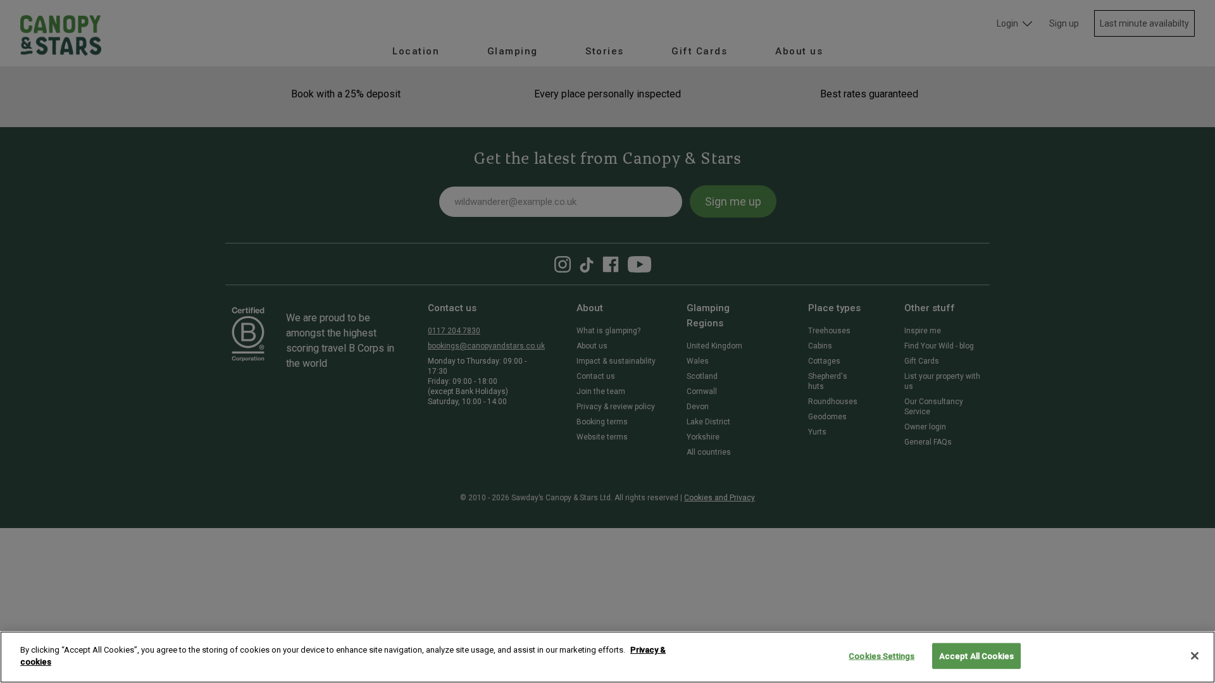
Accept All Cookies (976, 656)
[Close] (1195, 656)
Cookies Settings (881, 656)
